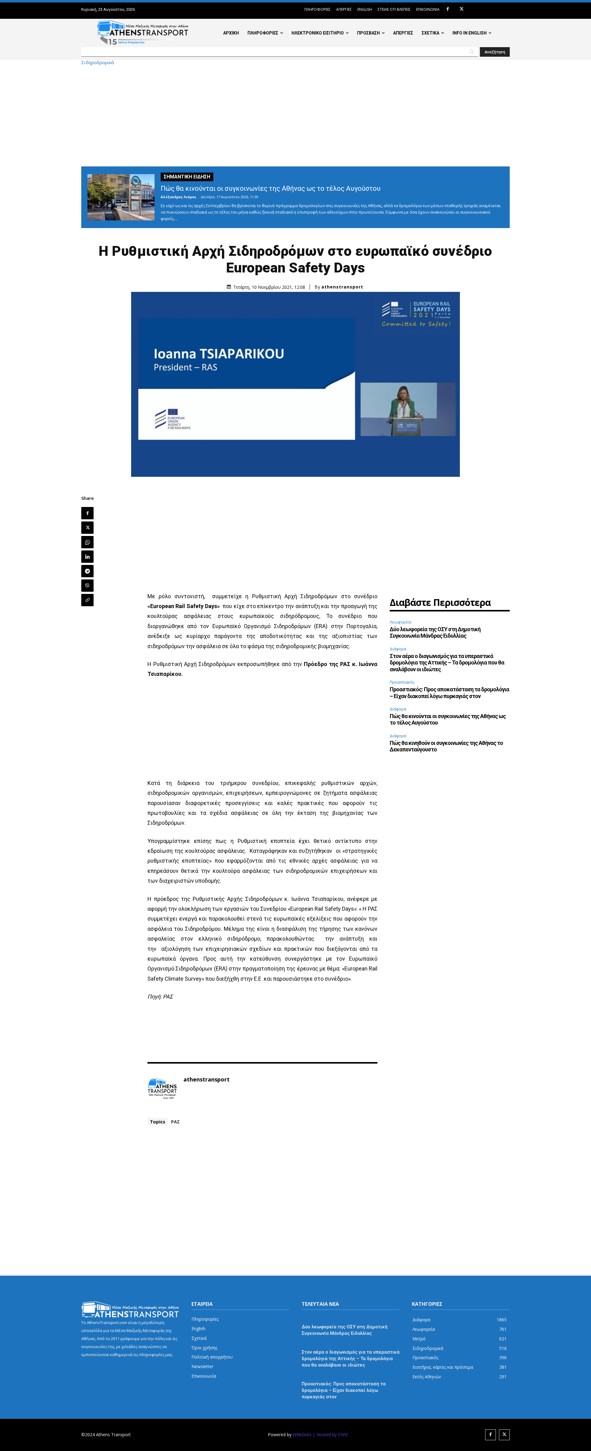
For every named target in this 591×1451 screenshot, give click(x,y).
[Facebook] (447, 9)
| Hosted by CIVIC (330, 1434)
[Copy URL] (87, 600)
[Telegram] (87, 571)
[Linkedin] (87, 556)
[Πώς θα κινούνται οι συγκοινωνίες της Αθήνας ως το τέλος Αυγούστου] (121, 197)
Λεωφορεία (400, 622)
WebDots (302, 1434)
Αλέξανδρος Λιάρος (178, 196)
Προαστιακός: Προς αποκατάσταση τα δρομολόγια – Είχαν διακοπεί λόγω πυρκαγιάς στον (449, 692)
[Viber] (87, 585)
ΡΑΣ (175, 1121)
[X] (461, 9)
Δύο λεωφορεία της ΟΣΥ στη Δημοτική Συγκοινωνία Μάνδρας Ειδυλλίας (435, 632)
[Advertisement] (295, 115)
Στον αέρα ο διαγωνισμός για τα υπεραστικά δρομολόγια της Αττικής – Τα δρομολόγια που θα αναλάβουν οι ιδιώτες (447, 662)
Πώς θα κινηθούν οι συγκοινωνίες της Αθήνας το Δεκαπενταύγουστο (446, 746)
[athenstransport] (162, 1089)
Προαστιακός (402, 682)
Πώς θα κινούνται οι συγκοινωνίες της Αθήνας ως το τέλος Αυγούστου (270, 188)
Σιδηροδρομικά (97, 62)
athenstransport (342, 287)
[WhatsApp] (87, 542)
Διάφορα (398, 649)
